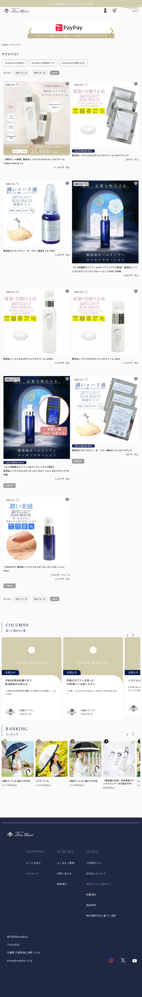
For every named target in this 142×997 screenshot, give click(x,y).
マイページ (32, 873)
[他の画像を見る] (12, 84)
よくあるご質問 (65, 863)
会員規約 (91, 894)
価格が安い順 (21, 72)
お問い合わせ (64, 873)
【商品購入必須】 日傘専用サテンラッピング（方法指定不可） (118, 782)
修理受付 (62, 884)
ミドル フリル (42, 780)
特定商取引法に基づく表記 (101, 916)
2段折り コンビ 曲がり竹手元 (83, 780)
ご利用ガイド (93, 863)
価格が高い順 (40, 72)
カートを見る (33, 863)
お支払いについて (96, 873)
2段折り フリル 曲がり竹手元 (16, 780)
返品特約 (91, 905)
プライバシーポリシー (98, 884)
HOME (5, 44)
